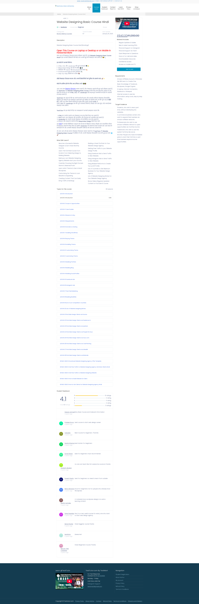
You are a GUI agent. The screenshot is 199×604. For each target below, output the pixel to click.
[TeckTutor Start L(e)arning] (64, 6)
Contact (113, 8)
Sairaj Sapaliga (69, 513)
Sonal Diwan (69, 454)
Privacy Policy (120, 583)
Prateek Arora (69, 422)
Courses (96, 8)
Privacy (128, 8)
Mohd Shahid (69, 524)
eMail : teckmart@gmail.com (85, 1)
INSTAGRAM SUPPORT (106, 1)
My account (119, 580)
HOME (97, 1)
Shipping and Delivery (135, 601)
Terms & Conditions (122, 589)
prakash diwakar (66, 468)
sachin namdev (66, 503)
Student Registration (122, 574)
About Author (120, 577)
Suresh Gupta (69, 478)
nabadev (68, 433)
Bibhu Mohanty (69, 489)
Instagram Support (94, 584)
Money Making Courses (64, 34)
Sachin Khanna (69, 443)
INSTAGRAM (101, 576)
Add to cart (129, 69)
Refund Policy (120, 586)
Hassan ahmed (70, 412)
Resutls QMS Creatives (65, 550)
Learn (121, 8)
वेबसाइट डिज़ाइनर (70, 89)
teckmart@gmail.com (95, 586)
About (89, 8)
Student (104, 8)
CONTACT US (118, 1)
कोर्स (60, 124)
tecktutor (64, 27)
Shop (136, 8)
